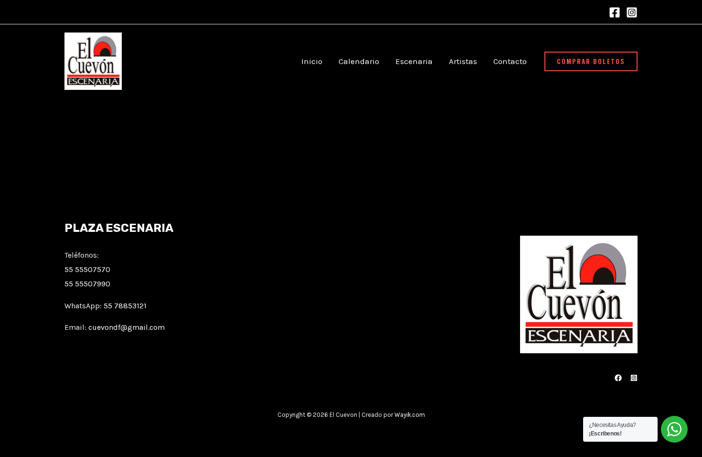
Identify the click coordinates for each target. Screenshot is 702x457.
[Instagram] (632, 12)
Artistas (463, 61)
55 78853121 (125, 305)
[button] (591, 61)
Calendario (359, 61)
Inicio (311, 61)
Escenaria (414, 61)
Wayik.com (409, 414)
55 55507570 (87, 269)
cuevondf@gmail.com (126, 327)
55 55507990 (87, 283)
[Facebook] (614, 12)
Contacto (510, 61)
